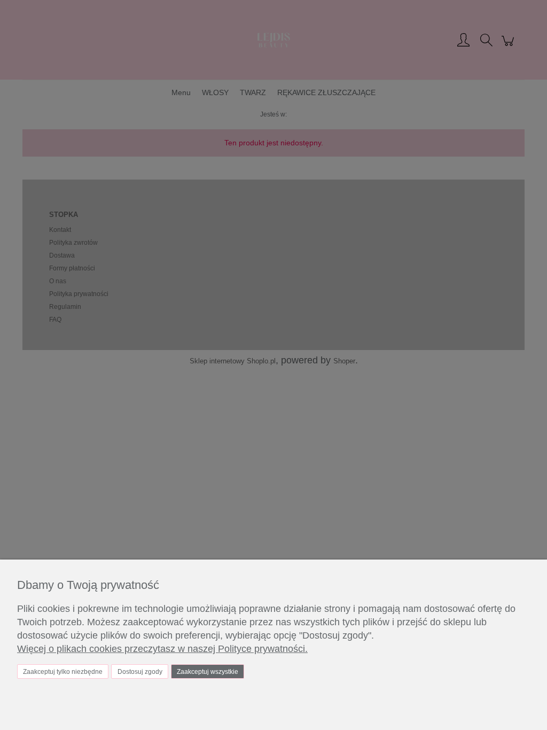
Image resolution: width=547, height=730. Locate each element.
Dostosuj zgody (140, 671)
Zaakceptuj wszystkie (207, 671)
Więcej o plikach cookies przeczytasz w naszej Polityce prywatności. (162, 648)
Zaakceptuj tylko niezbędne (63, 671)
